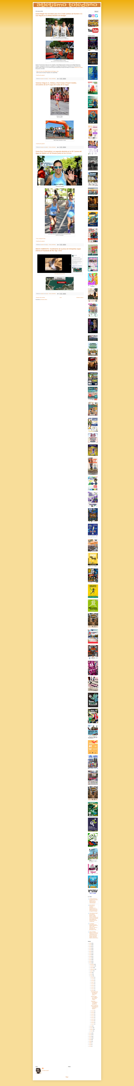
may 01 (92, 1024)
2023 (90, 948)
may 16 (92, 1012)
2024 (90, 946)
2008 (90, 1041)
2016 (90, 959)
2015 (90, 961)
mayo (91, 975)
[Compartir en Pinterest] (65, 78)
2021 (90, 951)
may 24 (92, 985)
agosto (91, 970)
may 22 (92, 987)
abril (91, 1026)
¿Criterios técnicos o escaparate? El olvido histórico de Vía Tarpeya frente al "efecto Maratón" (93, 900)
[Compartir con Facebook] (64, 78)
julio (91, 972)
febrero (91, 1029)
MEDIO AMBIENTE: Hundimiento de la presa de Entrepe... (94, 1007)
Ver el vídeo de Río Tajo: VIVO (60, 273)
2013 (90, 1033)
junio (91, 974)
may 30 (92, 977)
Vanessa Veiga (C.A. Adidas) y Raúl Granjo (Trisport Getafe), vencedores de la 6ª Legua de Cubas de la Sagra (56, 84)
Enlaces (73, 7)
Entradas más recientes (40, 297)
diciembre (92, 964)
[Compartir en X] (62, 78)
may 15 (92, 1014)
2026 (90, 943)
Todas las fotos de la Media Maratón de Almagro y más (47, 71)
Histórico (69, 7)
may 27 (92, 982)
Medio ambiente (63, 7)
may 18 (92, 1010)
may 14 (92, 1015)
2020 (90, 953)
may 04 (92, 1020)
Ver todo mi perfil (45, 1070)
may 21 (92, 988)
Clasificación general (40, 75)
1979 (90, 1044)
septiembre (92, 969)
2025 (90, 944)
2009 (90, 1039)
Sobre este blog (78, 7)
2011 (90, 1036)
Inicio (61, 297)
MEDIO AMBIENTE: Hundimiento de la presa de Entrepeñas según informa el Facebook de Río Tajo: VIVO (58, 250)
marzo (91, 1027)
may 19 (92, 990)
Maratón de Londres (79, 67)
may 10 (92, 1019)
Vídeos (87, 7)
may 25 (92, 983)
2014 (90, 962)
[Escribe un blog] (61, 78)
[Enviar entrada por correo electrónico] (58, 78)
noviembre (92, 965)
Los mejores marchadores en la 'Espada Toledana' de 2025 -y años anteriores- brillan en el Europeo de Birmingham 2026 (93, 926)
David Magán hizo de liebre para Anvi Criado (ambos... (94, 993)
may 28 (92, 980)
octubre (91, 967)
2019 (90, 954)
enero (91, 1031)
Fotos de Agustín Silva (40, 238)
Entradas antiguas (79, 297)
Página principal (48, 7)
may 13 (92, 1017)
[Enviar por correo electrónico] (60, 78)
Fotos (84, 7)
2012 (90, 1034)
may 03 (92, 1022)
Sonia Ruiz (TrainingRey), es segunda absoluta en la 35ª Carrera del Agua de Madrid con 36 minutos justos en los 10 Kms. (59, 152)
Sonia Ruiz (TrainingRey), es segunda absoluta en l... (94, 1003)
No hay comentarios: (52, 78)
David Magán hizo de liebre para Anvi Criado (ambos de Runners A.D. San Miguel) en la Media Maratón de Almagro (59, 14)
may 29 (92, 978)
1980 (90, 1042)
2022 (90, 949)
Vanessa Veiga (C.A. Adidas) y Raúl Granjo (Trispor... (94, 998)
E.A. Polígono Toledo (55, 7)
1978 (90, 1046)
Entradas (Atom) (44, 299)
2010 (90, 1038)
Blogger (67, 1076)
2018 (90, 956)
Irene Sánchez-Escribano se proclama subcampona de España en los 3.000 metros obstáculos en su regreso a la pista (93, 908)
